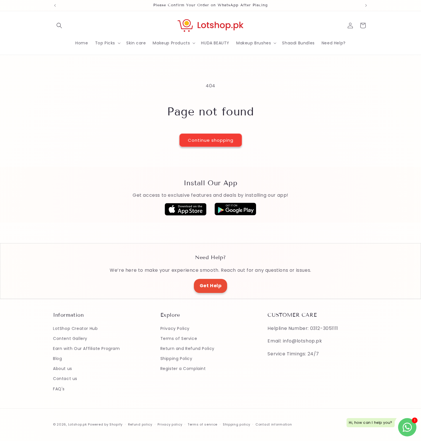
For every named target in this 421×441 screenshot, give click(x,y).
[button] (59, 25)
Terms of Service (178, 338)
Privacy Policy (175, 328)
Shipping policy (236, 424)
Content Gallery (70, 338)
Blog (57, 358)
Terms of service (202, 424)
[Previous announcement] (55, 5)
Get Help (211, 285)
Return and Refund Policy (187, 348)
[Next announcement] (366, 5)
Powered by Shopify (105, 424)
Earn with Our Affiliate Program (86, 348)
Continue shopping (210, 140)
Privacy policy (170, 424)
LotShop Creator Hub (75, 328)
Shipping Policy (176, 358)
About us (62, 368)
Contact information (273, 424)
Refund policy (140, 424)
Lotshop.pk (77, 424)
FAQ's (59, 389)
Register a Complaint (183, 368)
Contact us (65, 378)
